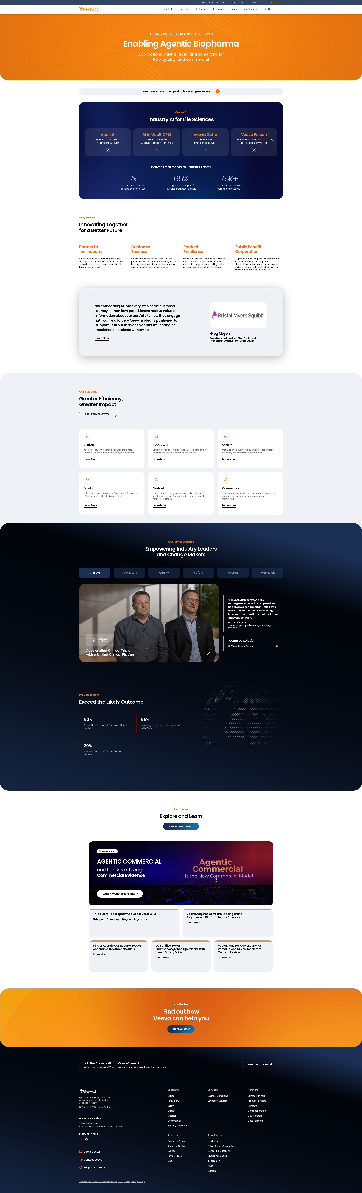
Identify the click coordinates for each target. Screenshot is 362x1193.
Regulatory (173, 1100)
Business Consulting (218, 1096)
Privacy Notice (124, 1181)
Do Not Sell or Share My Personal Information (98, 1181)
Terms (133, 1181)
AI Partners (253, 1105)
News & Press (175, 1156)
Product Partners (257, 1100)
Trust (210, 1166)
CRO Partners (255, 1115)
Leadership (213, 1141)
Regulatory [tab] (129, 573)
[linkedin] (81, 1140)
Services (184, 9)
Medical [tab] (233, 573)
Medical (172, 1115)
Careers (212, 1171)
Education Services (217, 1100)
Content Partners (257, 1110)
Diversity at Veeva (217, 1156)
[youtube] (86, 1140)
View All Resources (180, 826)
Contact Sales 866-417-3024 (213, 2)
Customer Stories (177, 1141)
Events (234, 9)
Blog (170, 1160)
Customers (200, 9)
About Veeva (250, 9)
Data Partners (255, 1120)
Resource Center (177, 1146)
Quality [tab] (164, 573)
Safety (171, 1105)
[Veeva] (88, 9)
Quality (171, 1110)
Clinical (171, 1096)
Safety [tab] (198, 573)
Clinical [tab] (95, 573)
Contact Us (180, 1029)
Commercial (174, 1120)
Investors (212, 1160)
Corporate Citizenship (219, 1151)
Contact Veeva (93, 1159)
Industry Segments (177, 1125)
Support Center (239, 2)
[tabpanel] (181, 623)
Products (168, 9)
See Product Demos (97, 413)
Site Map (141, 1181)
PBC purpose (256, 258)
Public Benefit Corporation (221, 1146)
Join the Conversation (261, 1064)
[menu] (257, 2)
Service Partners (256, 1096)
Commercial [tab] (267, 573)
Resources (218, 9)
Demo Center (92, 1151)
